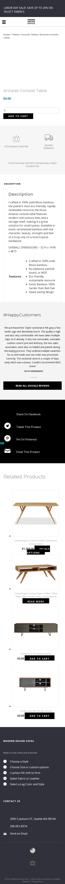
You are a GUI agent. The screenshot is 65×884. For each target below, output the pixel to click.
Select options (38, 550)
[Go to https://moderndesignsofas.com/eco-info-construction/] (16, 142)
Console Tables (29, 34)
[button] (32, 385)
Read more (36, 601)
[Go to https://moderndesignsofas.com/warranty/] (49, 142)
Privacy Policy (37, 881)
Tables (15, 34)
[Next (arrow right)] (2, 443)
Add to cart (18, 116)
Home (6, 34)
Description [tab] (12, 183)
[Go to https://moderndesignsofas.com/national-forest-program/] (32, 164)
